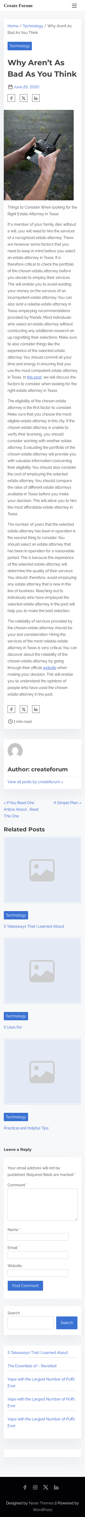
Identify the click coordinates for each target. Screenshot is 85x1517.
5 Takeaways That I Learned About (34, 926)
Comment (17, 1185)
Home (13, 26)
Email (13, 1247)
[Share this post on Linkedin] (36, 98)
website (49, 667)
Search (14, 1313)
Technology (33, 26)
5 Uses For (13, 1027)
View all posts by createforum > (35, 782)
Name (14, 1229)
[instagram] (35, 1489)
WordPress (42, 1510)
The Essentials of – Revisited (32, 1366)
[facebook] (11, 98)
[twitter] (23, 98)
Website (15, 1266)
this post (34, 377)
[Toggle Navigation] (74, 5)
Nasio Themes (42, 1503)
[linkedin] (56, 1489)
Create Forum (18, 5)
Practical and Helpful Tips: (26, 1128)
